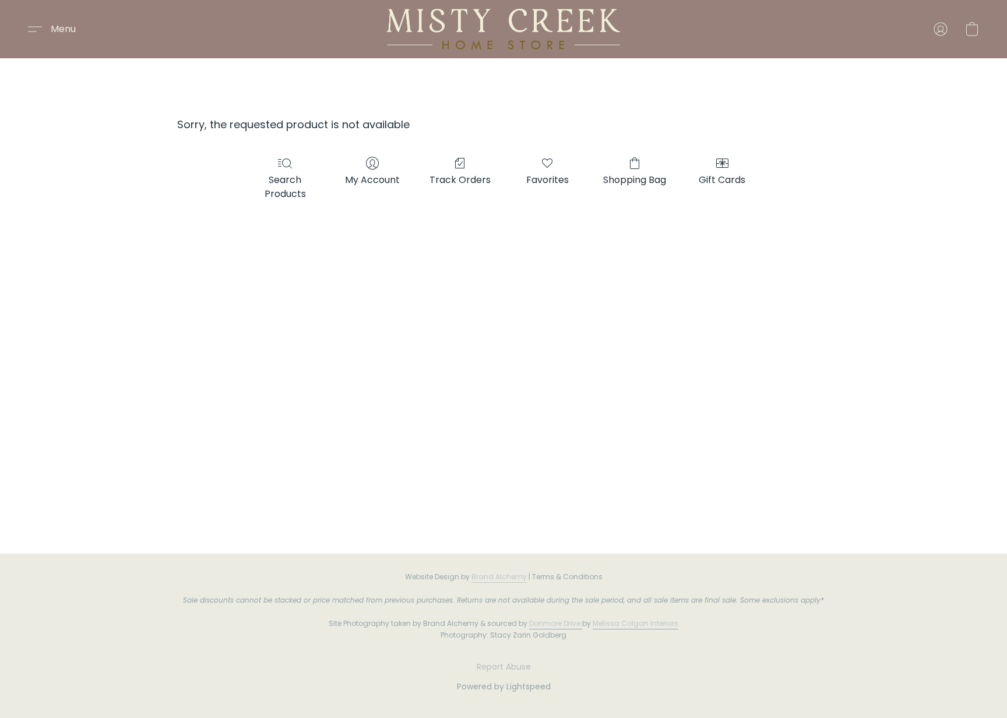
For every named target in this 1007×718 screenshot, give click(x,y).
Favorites (547, 179)
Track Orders (460, 179)
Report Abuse (504, 667)
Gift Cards (722, 179)
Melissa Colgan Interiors (635, 623)
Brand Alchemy (499, 577)
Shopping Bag (634, 179)
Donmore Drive (554, 623)
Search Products (285, 186)
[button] (503, 29)
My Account (372, 179)
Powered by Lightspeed (504, 686)
